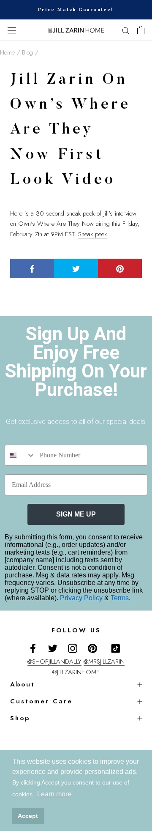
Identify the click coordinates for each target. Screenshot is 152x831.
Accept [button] (28, 815)
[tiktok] (116, 648)
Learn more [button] (54, 794)
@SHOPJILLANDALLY (54, 661)
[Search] (126, 30)
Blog (27, 52)
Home (7, 52)
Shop (20, 718)
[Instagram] (72, 647)
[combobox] (20, 455)
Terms (120, 597)
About (22, 684)
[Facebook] (33, 647)
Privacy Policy (82, 597)
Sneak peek (92, 234)
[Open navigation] (12, 30)
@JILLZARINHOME (76, 672)
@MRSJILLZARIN (104, 661)
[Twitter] (52, 647)
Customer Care (41, 701)
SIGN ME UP (76, 514)
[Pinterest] (92, 647)
